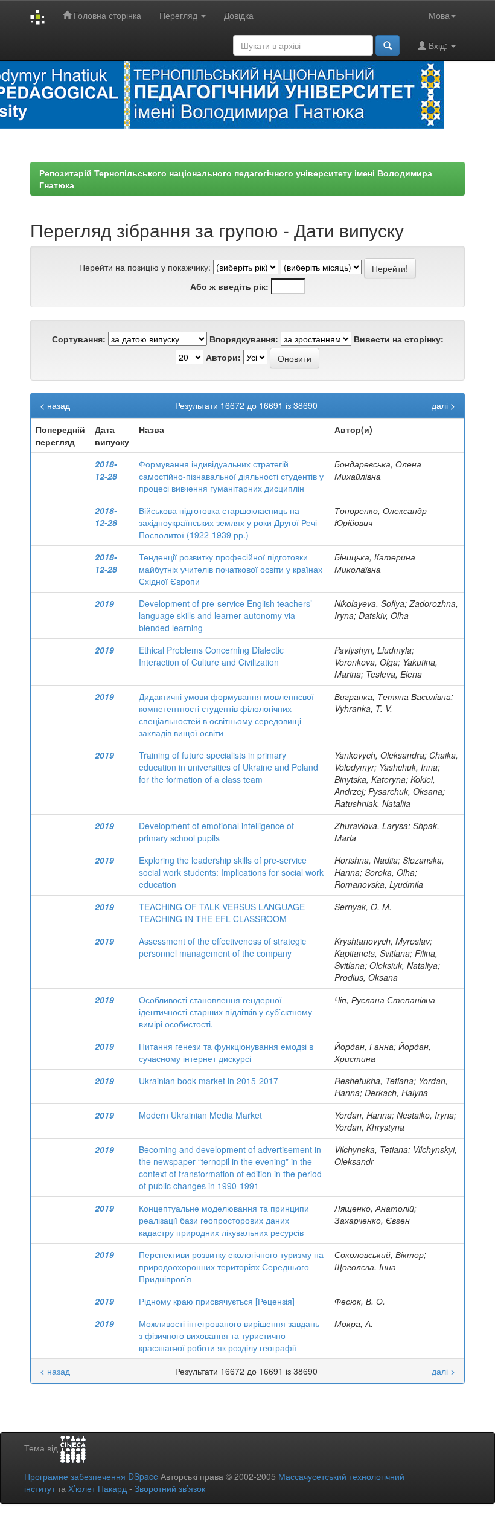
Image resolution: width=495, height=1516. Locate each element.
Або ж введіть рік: (229, 286)
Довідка (239, 15)
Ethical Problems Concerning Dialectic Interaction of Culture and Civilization (211, 656)
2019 (104, 603)
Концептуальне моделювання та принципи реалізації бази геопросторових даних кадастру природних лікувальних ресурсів (224, 1220)
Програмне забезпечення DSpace (91, 1476)
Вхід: (438, 45)
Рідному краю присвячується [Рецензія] (217, 1301)
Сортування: (79, 339)
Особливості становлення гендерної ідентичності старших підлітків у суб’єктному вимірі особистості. (225, 1012)
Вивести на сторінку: (399, 339)
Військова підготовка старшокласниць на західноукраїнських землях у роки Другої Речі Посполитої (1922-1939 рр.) (228, 522)
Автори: (223, 357)
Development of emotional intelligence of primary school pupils (216, 832)
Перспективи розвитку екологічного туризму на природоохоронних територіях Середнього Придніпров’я (231, 1266)
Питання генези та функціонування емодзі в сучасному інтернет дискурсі (226, 1052)
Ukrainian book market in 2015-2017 (208, 1080)
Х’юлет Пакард (97, 1488)
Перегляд (179, 15)
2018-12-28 (106, 470)
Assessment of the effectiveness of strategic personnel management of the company (222, 947)
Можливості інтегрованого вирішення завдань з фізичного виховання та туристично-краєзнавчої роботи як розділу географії (229, 1335)
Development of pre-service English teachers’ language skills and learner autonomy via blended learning (225, 615)
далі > (443, 405)
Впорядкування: (243, 339)
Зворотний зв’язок (170, 1488)
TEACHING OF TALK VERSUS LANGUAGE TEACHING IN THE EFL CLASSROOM (222, 913)
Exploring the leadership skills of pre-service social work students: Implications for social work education (231, 872)
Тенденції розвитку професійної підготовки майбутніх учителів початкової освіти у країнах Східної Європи (230, 569)
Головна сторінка (106, 15)
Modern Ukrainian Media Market (200, 1115)
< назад (55, 405)
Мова (439, 15)
